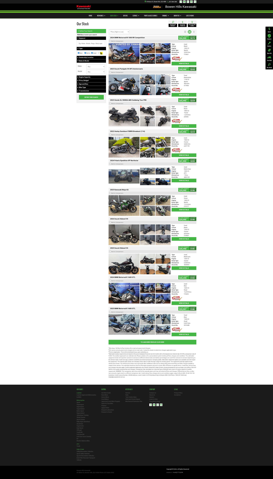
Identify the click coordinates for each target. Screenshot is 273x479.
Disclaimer (177, 395)
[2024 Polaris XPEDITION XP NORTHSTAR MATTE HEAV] (140, 176)
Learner (79, 393)
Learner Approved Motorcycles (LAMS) (86, 396)
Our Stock (113, 15)
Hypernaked (80, 413)
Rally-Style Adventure (83, 421)
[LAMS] (101, 53)
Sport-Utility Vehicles (83, 453)
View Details (184, 63)
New (81, 53)
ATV (78, 444)
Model (80, 71)
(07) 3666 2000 (173, 2)
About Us (176, 15)
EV (77, 439)
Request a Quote (106, 412)
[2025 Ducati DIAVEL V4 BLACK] (140, 234)
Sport (78, 402)
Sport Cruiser (81, 419)
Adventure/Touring (82, 415)
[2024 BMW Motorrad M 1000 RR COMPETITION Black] (140, 53)
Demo (88, 53)
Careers (151, 397)
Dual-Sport (80, 428)
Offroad (79, 430)
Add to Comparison (117, 41)
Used (94, 53)
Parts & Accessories (150, 15)
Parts (127, 395)
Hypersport (80, 407)
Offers (125, 15)
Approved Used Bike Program (110, 401)
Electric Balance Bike (83, 441)
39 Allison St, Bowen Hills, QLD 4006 (156, 1)
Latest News (190, 15)
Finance (164, 15)
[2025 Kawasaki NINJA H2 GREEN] (140, 205)
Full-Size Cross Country (84, 436)
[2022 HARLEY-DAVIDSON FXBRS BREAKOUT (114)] (140, 147)
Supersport (80, 404)
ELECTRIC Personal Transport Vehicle (86, 459)
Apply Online (105, 408)
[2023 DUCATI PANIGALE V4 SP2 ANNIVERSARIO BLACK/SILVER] (140, 84)
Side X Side (80, 449)
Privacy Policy (178, 393)
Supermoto (80, 426)
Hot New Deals (106, 393)
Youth (78, 446)
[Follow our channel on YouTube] (185, 1)
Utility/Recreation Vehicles (85, 451)
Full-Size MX (80, 434)
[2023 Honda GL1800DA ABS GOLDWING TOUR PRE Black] (140, 116)
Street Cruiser (81, 417)
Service (135, 15)
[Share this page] (194, 1)
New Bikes (100, 15)
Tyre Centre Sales (131, 397)
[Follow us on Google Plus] (188, 1)
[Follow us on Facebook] (181, 1)
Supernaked (80, 409)
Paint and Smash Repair (132, 399)
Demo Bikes (105, 397)
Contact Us (152, 393)
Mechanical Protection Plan (133, 401)
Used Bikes (105, 399)
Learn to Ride (153, 399)
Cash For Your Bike (107, 403)
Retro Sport (80, 411)
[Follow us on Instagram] (192, 1)
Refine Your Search (85, 31)
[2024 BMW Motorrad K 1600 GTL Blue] (140, 293)
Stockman (80, 424)
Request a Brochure (107, 410)
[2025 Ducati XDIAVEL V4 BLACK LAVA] (140, 264)
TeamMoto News (154, 401)
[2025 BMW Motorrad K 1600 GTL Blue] (140, 324)
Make (80, 66)
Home (90, 15)
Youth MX (80, 432)
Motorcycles (80, 400)
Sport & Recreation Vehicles (85, 456)
